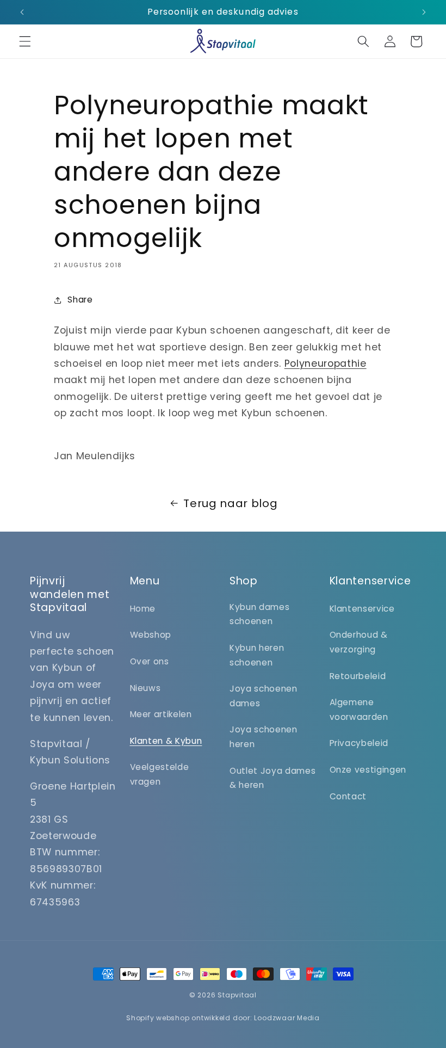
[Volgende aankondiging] (424, 12)
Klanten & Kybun (166, 741)
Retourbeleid (358, 676)
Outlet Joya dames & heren (272, 778)
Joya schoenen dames (264, 696)
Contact (348, 796)
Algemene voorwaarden (359, 709)
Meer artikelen (161, 714)
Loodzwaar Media (287, 1017)
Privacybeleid (359, 743)
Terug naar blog (230, 503)
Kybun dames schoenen (259, 614)
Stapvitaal (237, 995)
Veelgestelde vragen (159, 774)
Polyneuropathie (325, 363)
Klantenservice (362, 608)
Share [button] (79, 299)
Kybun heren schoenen (257, 655)
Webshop (151, 634)
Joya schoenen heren (264, 737)
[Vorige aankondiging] (22, 12)
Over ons (149, 661)
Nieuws (145, 688)
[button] (25, 41)
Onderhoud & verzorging (359, 642)
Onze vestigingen (368, 769)
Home (143, 608)
